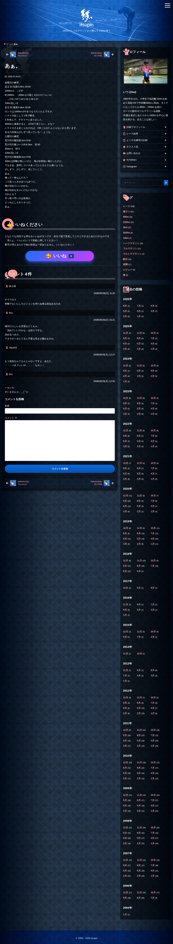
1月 (139, 316)
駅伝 (125, 259)
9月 (125, 338)
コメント (11, 418)
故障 (125, 264)
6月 (153, 306)
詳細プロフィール (136, 127)
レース (126, 206)
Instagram (132, 166)
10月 (153, 333)
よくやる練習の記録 (137, 140)
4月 (139, 311)
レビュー (127, 269)
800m (126, 217)
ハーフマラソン (131, 243)
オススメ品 (132, 146)
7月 (139, 306)
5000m (126, 232)
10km (126, 238)
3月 (153, 311)
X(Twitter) (131, 160)
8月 (125, 306)
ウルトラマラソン (132, 254)
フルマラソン (130, 248)
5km (125, 227)
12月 (126, 333)
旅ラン (126, 211)
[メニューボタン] (167, 5)
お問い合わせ (133, 153)
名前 (7, 406)
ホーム (9, 44)
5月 (125, 311)
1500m (126, 222)
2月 (125, 316)
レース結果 (132, 133)
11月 (140, 333)
